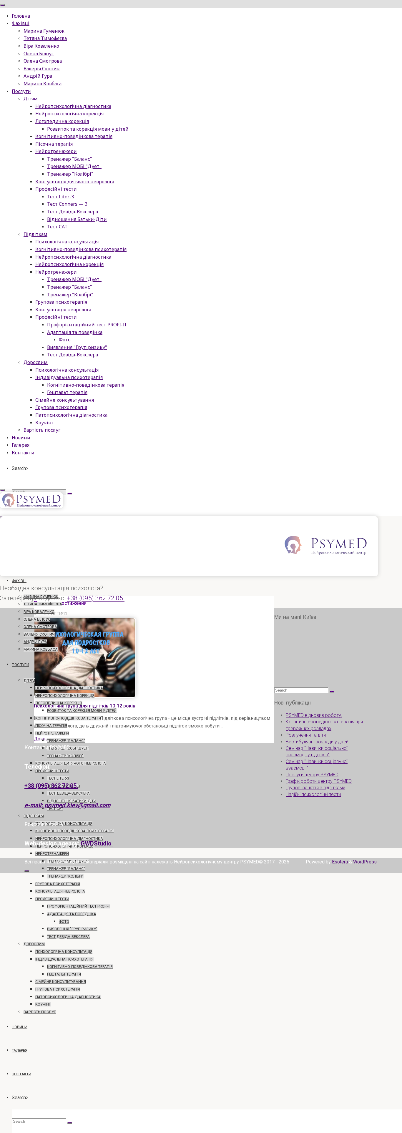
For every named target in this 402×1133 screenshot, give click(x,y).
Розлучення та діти (306, 735)
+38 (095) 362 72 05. (95, 598)
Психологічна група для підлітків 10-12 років (84, 706)
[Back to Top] (26, 871)
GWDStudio (97, 843)
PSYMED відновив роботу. (314, 715)
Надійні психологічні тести (313, 794)
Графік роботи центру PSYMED (319, 781)
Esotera (339, 862)
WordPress (365, 862)
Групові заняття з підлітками (315, 787)
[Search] (69, 493)
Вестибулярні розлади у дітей (317, 742)
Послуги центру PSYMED (312, 775)
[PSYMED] (31, 506)
